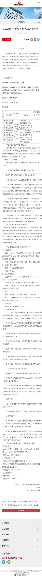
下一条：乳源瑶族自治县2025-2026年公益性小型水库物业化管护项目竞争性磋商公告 (21, 505)
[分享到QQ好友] (38, 39)
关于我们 (5, 523)
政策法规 (5, 534)
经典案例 (5, 540)
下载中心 (5, 546)
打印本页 (6, 39)
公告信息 (5, 529)
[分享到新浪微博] (35, 39)
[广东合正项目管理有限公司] (19, 3)
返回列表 (21, 510)
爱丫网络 (26, 573)
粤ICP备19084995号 (21, 575)
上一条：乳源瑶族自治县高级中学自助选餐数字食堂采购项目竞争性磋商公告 (21, 501)
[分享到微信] (31, 39)
